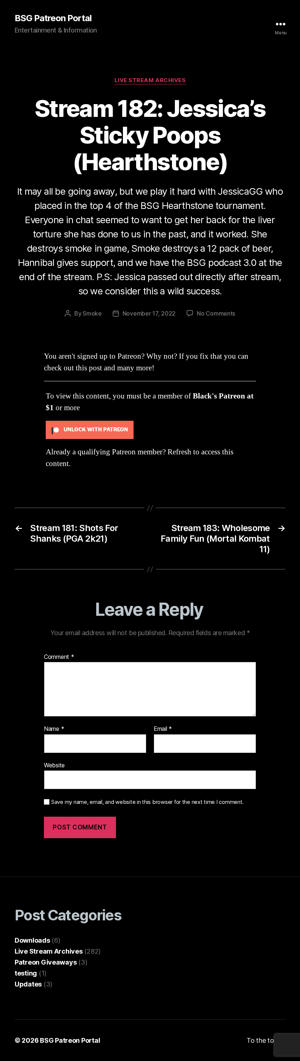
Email (163, 729)
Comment (59, 657)
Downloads (32, 940)
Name (54, 729)
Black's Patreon (219, 396)
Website (54, 765)
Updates (28, 984)
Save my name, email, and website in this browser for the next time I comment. (147, 802)
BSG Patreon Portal (53, 18)
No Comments (216, 313)
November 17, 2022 (149, 313)
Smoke (92, 313)
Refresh (179, 452)
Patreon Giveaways (45, 962)
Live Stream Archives (150, 80)
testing (26, 973)
